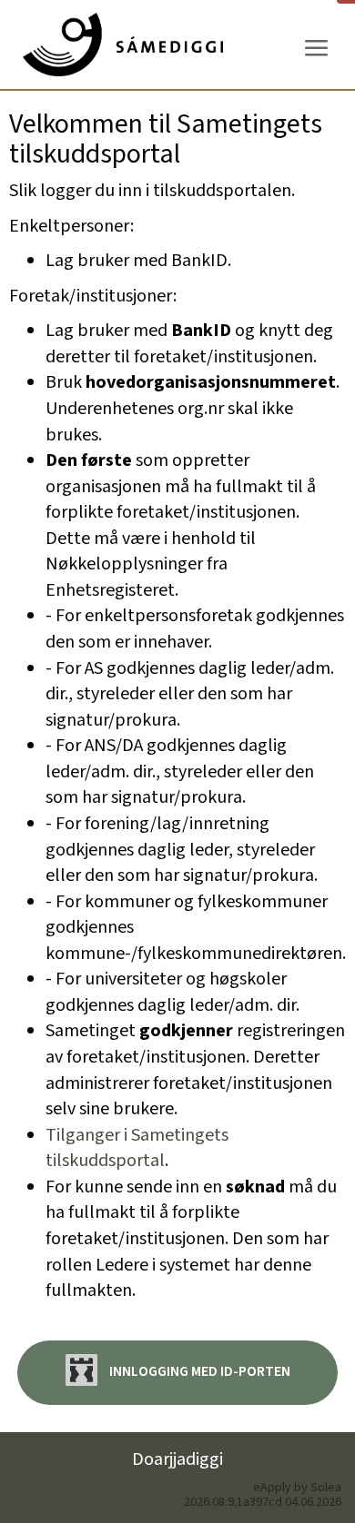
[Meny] (315, 48)
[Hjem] (123, 44)
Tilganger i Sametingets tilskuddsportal (137, 1148)
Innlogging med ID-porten (198, 1371)
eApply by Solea (297, 1487)
